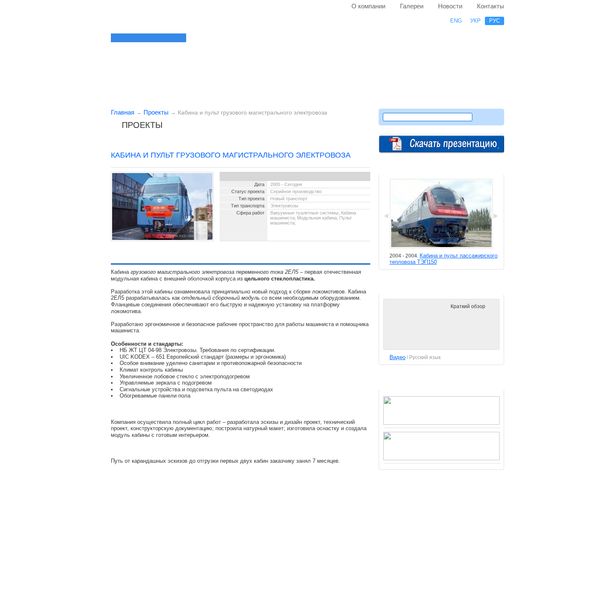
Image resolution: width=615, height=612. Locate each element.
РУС (494, 21)
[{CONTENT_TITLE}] (173, 37)
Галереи (411, 6)
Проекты (156, 112)
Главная (122, 112)
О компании (368, 6)
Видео (397, 357)
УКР (475, 21)
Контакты (490, 6)
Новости (450, 6)
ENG (456, 21)
